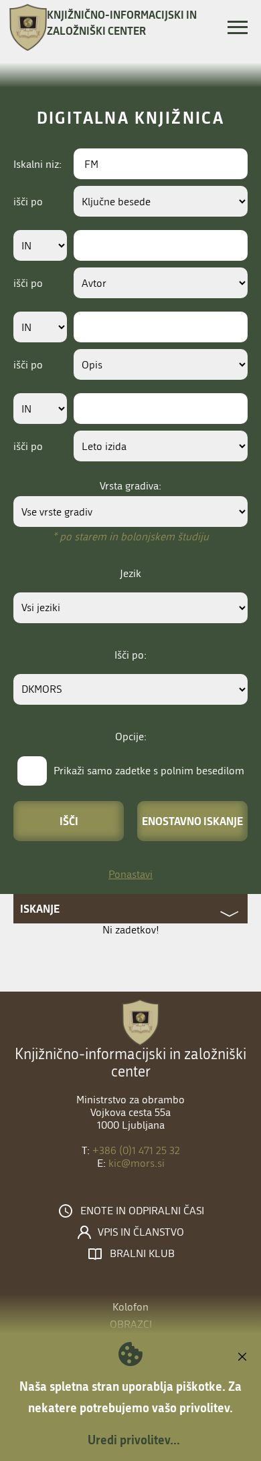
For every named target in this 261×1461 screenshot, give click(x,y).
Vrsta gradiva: (130, 485)
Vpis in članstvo (141, 1232)
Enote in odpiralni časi (142, 1211)
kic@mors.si (136, 1163)
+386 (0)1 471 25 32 (136, 1150)
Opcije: (131, 736)
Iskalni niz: (37, 164)
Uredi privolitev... (134, 1439)
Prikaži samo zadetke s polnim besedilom (149, 770)
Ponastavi (130, 874)
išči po (28, 201)
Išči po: (130, 655)
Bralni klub (142, 1253)
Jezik (130, 573)
